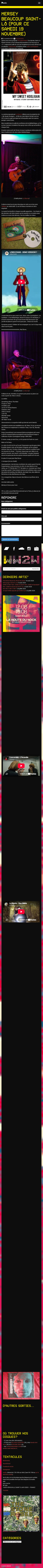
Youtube (5, 1490)
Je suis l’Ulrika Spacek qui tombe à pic (14, 590)
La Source (19, 114)
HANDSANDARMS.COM (13, 1446)
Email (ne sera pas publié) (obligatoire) (13, 508)
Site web (4, 516)
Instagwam (6, 1469)
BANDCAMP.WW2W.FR (10, 1448)
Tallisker (4, 206)
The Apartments (23, 40)
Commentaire (5, 523)
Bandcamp (6, 1460)
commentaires (19, 38)
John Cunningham (32, 46)
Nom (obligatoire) (7, 501)
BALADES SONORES (17, 1442)
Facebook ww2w (8, 1466)
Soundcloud (6, 1463)
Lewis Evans (12, 46)
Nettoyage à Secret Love (10, 582)
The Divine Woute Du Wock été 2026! (14, 580)
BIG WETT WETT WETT (10, 588)
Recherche (35, 569)
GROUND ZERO (16, 1444)
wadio (5, 1472)
